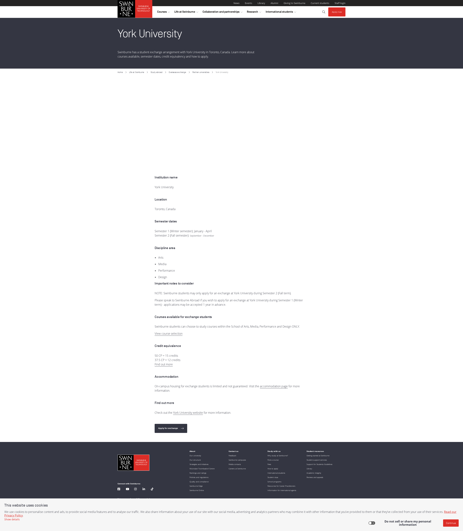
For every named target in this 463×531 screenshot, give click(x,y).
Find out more (164, 364)
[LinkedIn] (144, 489)
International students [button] (281, 12)
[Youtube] (127, 489)
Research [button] (254, 12)
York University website (188, 413)
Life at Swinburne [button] (186, 12)
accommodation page (274, 386)
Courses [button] (163, 12)
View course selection (168, 334)
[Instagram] (135, 489)
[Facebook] (119, 489)
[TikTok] (152, 489)
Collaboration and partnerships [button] (223, 12)
